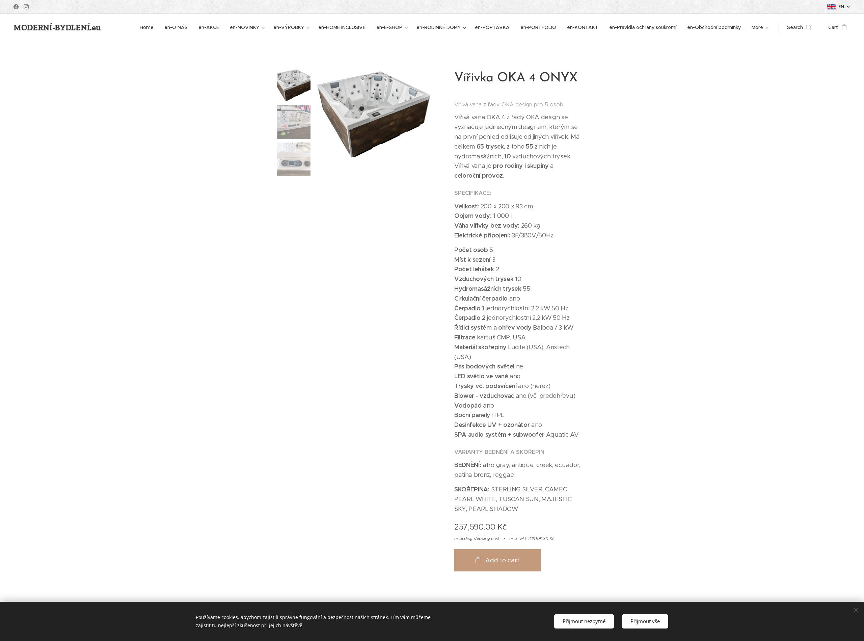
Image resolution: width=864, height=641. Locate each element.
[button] (799, 27)
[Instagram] (26, 6)
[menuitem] (148, 27)
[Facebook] (16, 6)
